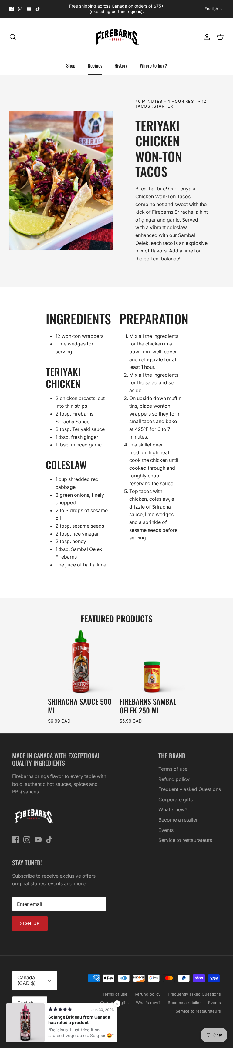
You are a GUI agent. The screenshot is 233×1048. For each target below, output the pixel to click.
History (121, 65)
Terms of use (172, 769)
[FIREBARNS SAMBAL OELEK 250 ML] (152, 661)
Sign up (30, 923)
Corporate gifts (175, 799)
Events (166, 830)
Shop (71, 65)
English (211, 8)
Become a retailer (178, 820)
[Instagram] (20, 9)
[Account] (206, 37)
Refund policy (174, 779)
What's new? (172, 809)
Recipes (95, 65)
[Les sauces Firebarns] (116, 37)
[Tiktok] (37, 9)
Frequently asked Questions (189, 789)
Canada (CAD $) (26, 980)
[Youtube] (29, 9)
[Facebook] (11, 9)
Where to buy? (153, 65)
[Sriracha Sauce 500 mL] (80, 661)
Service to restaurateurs (185, 840)
